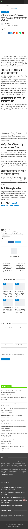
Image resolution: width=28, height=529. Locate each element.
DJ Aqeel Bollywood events (6, 233)
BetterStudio (17, 526)
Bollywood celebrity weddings (7, 231)
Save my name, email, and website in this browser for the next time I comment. (14, 355)
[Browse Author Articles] (14, 251)
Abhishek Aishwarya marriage (10, 229)
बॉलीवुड (7, 11)
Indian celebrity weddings (17, 233)
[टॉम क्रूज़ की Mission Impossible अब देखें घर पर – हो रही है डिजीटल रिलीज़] (20, 302)
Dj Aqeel (15, 231)
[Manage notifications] (24, 500)
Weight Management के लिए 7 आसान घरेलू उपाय (11, 415)
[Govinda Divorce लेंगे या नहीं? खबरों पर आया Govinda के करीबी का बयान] (8, 302)
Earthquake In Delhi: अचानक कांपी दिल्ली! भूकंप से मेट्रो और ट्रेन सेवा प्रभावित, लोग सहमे (7, 269)
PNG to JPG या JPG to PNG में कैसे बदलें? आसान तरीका (12, 404)
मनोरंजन (3, 11)
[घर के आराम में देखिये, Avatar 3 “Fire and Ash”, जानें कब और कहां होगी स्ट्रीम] (20, 286)
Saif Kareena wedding (5, 235)
